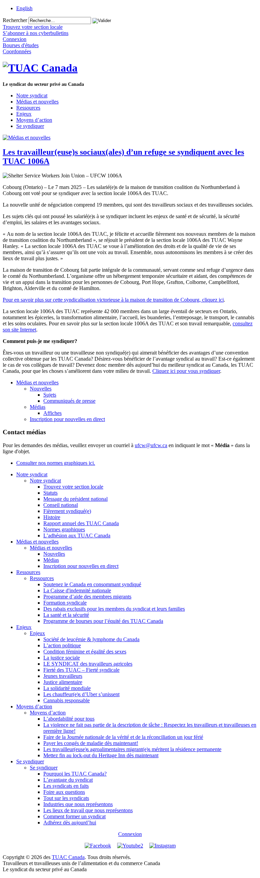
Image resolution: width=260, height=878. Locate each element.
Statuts (50, 493)
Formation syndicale (65, 603)
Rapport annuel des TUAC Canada (81, 523)
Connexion (130, 834)
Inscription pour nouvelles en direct (67, 419)
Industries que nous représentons (78, 804)
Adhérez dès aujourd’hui (69, 822)
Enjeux (23, 114)
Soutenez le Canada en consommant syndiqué (92, 584)
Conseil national (60, 505)
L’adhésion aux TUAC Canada (76, 535)
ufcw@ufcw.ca (151, 445)
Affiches (52, 413)
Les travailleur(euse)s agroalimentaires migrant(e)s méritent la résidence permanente (132, 749)
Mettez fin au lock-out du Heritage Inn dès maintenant (100, 755)
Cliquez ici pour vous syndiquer (186, 371)
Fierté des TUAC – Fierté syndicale (81, 670)
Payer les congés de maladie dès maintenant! (90, 743)
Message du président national (75, 499)
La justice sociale (61, 658)
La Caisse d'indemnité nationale (77, 590)
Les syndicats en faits (66, 786)
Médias (37, 407)
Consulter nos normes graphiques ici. (55, 463)
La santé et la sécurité (66, 615)
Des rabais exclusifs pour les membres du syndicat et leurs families (114, 609)
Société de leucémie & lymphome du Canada (91, 639)
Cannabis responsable (66, 700)
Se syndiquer (30, 126)
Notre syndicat (31, 95)
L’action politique (62, 645)
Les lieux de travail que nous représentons (88, 810)
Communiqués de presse (69, 401)
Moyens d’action (34, 120)
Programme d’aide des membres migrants (87, 596)
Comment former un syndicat (74, 816)
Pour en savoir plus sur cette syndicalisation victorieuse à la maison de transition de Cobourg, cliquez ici (113, 300)
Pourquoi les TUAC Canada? (75, 774)
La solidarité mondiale (67, 688)
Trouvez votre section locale (73, 487)
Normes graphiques (64, 529)
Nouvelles (40, 389)
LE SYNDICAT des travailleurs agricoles (87, 664)
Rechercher (15, 20)
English (24, 8)
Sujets (49, 395)
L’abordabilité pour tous (68, 719)
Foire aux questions (64, 792)
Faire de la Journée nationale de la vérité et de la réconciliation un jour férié (123, 737)
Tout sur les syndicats (66, 798)
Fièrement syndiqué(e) (67, 511)
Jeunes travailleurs (62, 676)
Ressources (28, 108)
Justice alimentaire (62, 682)
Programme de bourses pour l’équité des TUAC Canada (103, 621)
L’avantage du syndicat (68, 780)
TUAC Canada (68, 857)
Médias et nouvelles (37, 101)
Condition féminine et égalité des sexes (84, 651)
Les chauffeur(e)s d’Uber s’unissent (81, 694)
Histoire (51, 517)
